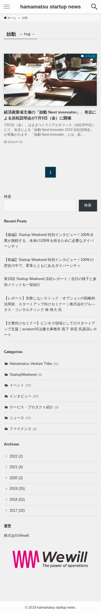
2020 (16, 478)
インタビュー (24, 396)
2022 (16, 456)
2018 (17, 499)
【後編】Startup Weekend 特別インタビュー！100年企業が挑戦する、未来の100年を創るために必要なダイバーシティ (49, 240)
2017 (17, 510)
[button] (94, 6)
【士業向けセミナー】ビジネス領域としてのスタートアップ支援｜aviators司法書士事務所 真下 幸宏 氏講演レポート (50, 329)
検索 (7, 196)
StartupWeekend (26, 374)
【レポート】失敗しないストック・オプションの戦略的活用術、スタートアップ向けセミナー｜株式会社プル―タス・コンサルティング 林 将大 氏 (49, 304)
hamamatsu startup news (50, 6)
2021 (16, 467)
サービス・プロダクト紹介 (34, 407)
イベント (20, 385)
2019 (17, 488)
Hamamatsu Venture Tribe (34, 363)
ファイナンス (23, 429)
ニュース (20, 418)
